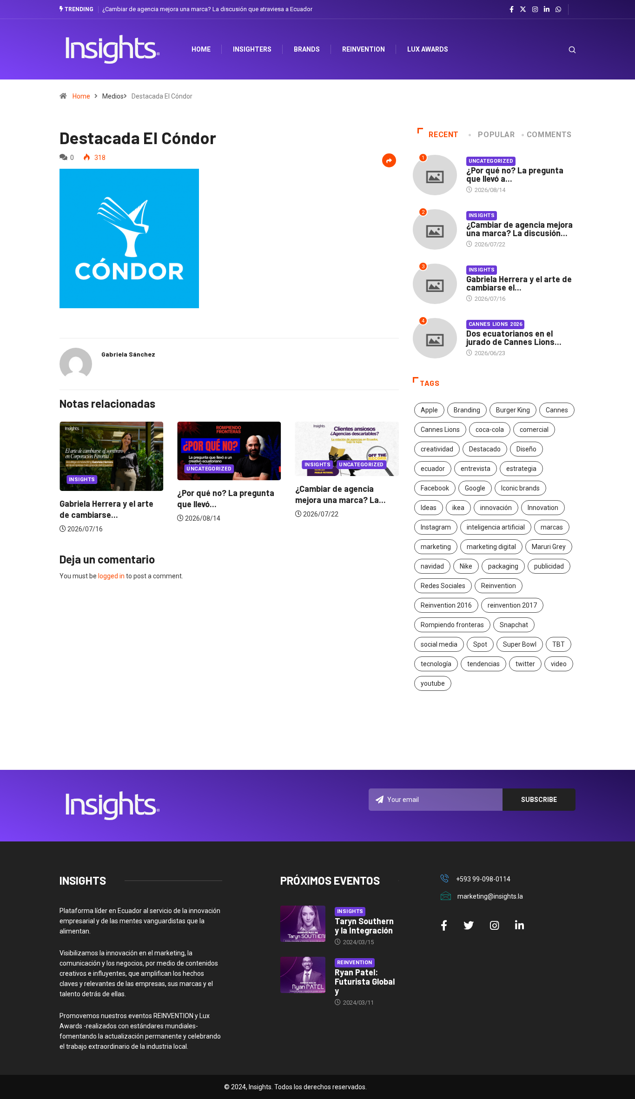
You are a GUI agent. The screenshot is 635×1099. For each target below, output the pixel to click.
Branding (467, 410)
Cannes (557, 410)
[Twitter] (523, 9)
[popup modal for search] (560, 49)
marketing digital (491, 546)
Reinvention (363, 49)
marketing (436, 546)
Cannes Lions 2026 (495, 324)
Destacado (485, 449)
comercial (534, 429)
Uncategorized (209, 469)
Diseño (526, 449)
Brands (307, 49)
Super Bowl (519, 644)
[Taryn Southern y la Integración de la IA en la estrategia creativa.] (302, 924)
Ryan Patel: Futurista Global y (365, 981)
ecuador (433, 468)
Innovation (543, 507)
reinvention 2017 (512, 605)
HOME (201, 49)
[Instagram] (535, 9)
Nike (466, 566)
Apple (429, 410)
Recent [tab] (444, 134)
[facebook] (511, 9)
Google (475, 488)
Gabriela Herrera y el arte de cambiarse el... (519, 283)
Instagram (436, 527)
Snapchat (514, 625)
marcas (552, 527)
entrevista (475, 468)
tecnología (436, 664)
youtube (433, 683)
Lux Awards (427, 49)
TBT (558, 644)
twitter (525, 664)
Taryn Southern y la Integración (364, 925)
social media (439, 644)
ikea (458, 507)
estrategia (521, 468)
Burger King (513, 410)
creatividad (437, 449)
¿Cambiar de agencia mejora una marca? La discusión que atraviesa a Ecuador (207, 9)
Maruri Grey (549, 546)
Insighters (252, 49)
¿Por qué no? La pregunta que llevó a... (514, 174)
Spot (480, 644)
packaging (503, 566)
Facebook (435, 488)
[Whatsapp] (558, 9)
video (559, 664)
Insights (82, 480)
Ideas (429, 507)
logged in (111, 576)
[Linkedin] (546, 9)
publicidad (549, 566)
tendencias (483, 664)
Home (81, 96)
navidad (432, 566)
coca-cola (490, 429)
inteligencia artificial (496, 527)
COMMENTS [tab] (549, 134)
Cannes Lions (440, 429)
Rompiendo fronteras (452, 625)
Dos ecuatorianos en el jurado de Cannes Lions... (514, 337)
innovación (496, 507)
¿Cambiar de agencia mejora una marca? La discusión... (519, 228)
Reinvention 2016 (446, 605)
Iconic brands (520, 488)
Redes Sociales (443, 585)
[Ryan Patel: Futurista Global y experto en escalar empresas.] (302, 975)
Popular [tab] (496, 134)
